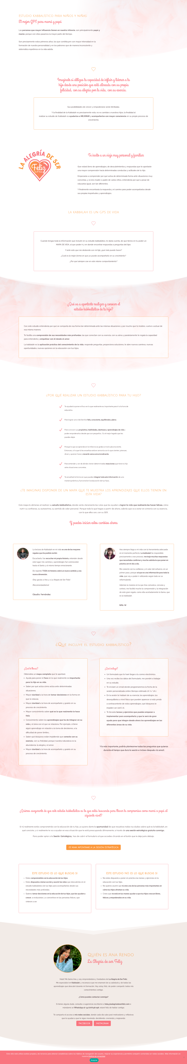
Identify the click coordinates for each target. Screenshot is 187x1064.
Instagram (102, 1023)
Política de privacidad (97, 1056)
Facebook (84, 1023)
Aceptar (94, 1060)
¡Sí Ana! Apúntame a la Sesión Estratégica (93, 847)
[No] (184, 1057)
